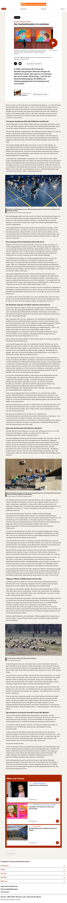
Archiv (17, 17)
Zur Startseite (10, 853)
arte (25, 897)
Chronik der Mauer (34, 897)
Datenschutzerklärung (9, 886)
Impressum (5, 892)
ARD (9, 897)
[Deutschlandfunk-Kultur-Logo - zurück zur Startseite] (33, 4)
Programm (23, 9)
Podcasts (43, 9)
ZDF (13, 897)
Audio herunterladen (35, 63)
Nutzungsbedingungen (9, 889)
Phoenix (19, 897)
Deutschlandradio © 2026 (10, 899)
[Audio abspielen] (53, 43)
